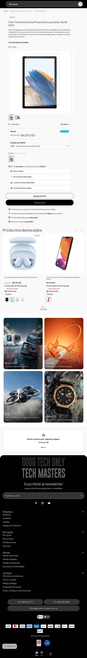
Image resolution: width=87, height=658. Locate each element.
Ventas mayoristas (10, 555)
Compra (7, 573)
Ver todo (43, 309)
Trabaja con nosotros (12, 525)
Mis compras (8, 538)
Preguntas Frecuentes (12, 587)
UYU (41, 655)
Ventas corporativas (11, 563)
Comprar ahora (39, 203)
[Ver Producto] (64, 254)
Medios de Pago (10, 583)
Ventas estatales (10, 559)
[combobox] (43, 4)
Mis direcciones (9, 542)
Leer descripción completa (18, 42)
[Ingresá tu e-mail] (81, 496)
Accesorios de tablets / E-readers (20, 11)
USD (36, 655)
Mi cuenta (8, 532)
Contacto (7, 518)
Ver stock (64, 124)
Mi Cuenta (7, 535)
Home (6, 11)
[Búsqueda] (80, 4)
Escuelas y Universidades (13, 566)
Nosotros (7, 514)
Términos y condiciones (13, 576)
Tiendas (6, 522)
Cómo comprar (9, 579)
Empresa (7, 511)
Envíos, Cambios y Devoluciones (17, 590)
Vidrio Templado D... (40, 11)
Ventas (6, 552)
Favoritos (7, 546)
